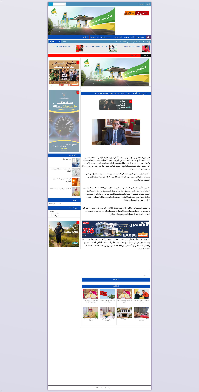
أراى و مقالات (129, 37)
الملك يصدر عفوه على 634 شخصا (60, 188)
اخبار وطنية (118, 37)
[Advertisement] (116, 341)
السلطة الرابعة (106, 37)
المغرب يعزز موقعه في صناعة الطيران (64, 46)
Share (144, 276)
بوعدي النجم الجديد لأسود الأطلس (132, 46)
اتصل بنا (52, 211)
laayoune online (92, 387)
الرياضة (85, 37)
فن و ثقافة (94, 37)
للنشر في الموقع (54, 213)
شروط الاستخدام (54, 216)
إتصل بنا (148, 4)
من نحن (141, 4)
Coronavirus (67, 159)
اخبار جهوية (140, 37)
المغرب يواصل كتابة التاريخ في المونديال (97, 46)
